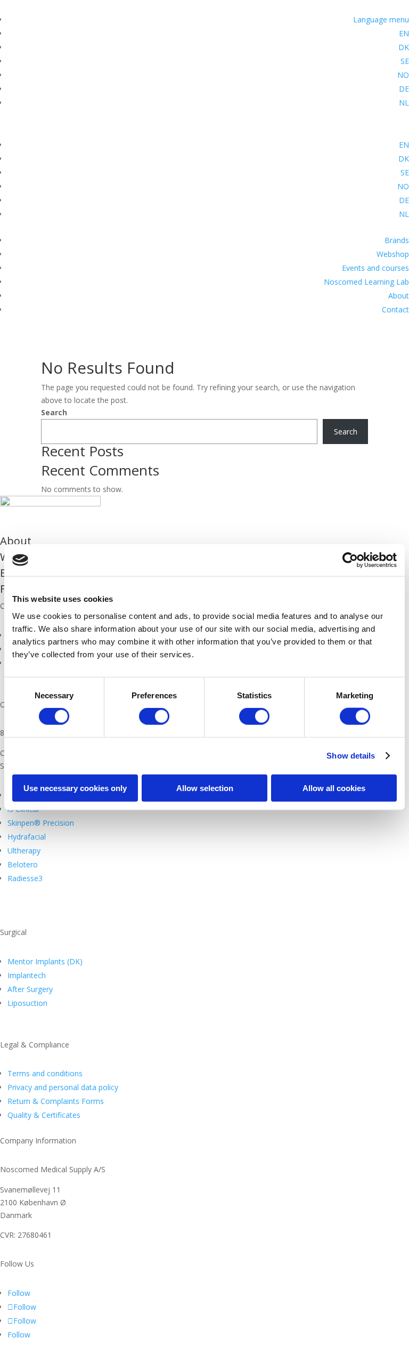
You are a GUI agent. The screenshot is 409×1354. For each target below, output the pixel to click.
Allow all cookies (333, 787)
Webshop (393, 254)
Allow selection (204, 787)
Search (54, 412)
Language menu (381, 19)
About (398, 296)
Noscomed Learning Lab (366, 282)
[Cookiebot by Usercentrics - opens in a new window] (350, 560)
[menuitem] (404, 33)
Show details (350, 755)
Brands (397, 240)
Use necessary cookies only (75, 787)
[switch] (154, 716)
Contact (395, 309)
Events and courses (375, 268)
